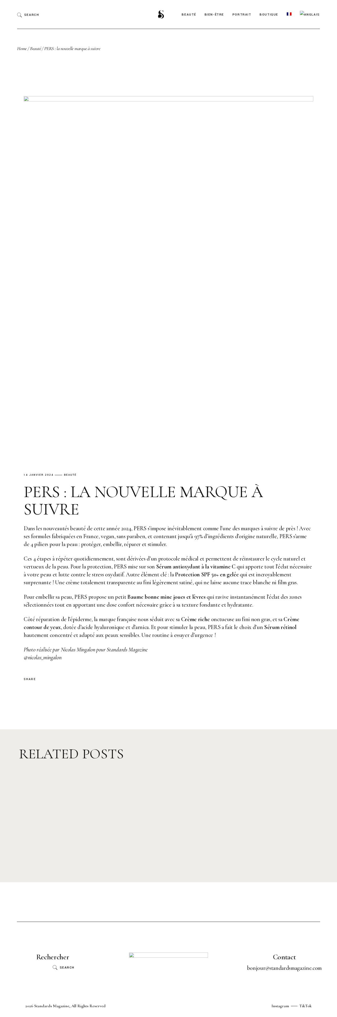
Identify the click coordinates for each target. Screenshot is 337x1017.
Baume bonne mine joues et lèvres (166, 596)
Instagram (280, 1006)
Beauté (35, 48)
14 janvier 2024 (38, 475)
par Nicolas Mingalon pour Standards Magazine (86, 649)
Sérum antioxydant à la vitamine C (196, 566)
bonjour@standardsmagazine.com (284, 968)
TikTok (305, 1006)
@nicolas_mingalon (42, 657)
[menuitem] (289, 14)
